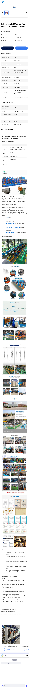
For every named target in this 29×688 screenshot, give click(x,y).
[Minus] (27, 655)
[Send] (27, 685)
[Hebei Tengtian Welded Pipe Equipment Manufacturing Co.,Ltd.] (6, 1)
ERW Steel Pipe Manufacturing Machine (11, 614)
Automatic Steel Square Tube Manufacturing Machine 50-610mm (9, 646)
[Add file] (2, 685)
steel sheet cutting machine (8, 611)
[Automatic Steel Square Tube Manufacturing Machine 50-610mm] (11, 634)
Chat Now (20, 48)
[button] (3, 637)
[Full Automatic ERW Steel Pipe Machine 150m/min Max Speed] (14, 7)
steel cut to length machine (11, 609)
